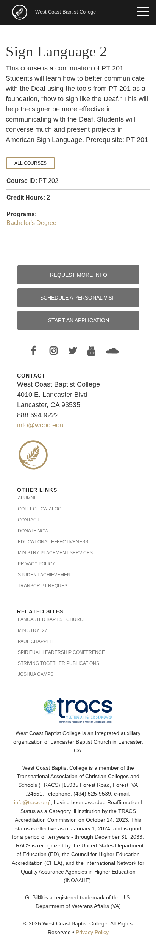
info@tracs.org (31, 802)
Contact (28, 520)
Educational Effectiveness (53, 541)
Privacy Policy (36, 563)
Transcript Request (44, 585)
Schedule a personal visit (78, 298)
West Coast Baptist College (65, 12)
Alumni (26, 498)
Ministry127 (32, 630)
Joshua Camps (35, 674)
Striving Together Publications (58, 663)
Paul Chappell (36, 641)
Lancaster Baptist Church (52, 619)
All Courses (30, 163)
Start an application (78, 320)
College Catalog (39, 509)
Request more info (78, 275)
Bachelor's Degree (31, 223)
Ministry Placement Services (55, 552)
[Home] (20, 11)
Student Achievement (45, 574)
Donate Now (33, 530)
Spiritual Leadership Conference (61, 652)
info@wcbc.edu (40, 425)
